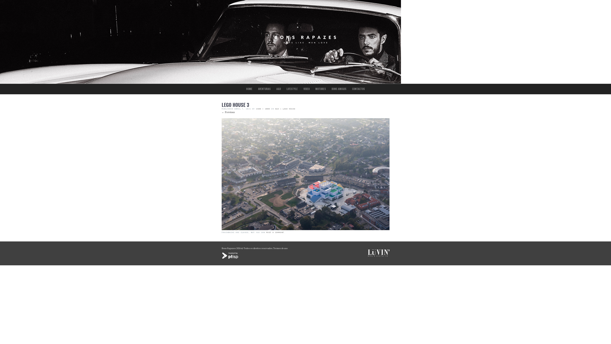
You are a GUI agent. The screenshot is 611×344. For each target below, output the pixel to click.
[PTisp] (230, 258)
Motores (320, 89)
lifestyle (292, 89)
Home (249, 89)
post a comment (275, 232)
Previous (228, 112)
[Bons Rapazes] (305, 42)
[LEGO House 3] (306, 229)
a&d (278, 89)
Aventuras (264, 89)
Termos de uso (280, 248)
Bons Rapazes (229, 248)
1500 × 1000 (263, 109)
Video (306, 89)
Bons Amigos (339, 89)
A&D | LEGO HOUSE (285, 109)
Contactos (358, 89)
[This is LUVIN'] (379, 255)
